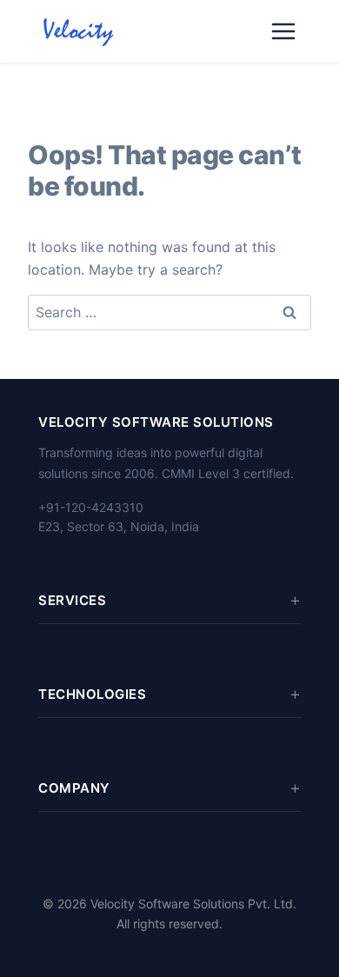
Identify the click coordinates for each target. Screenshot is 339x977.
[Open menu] (283, 31)
